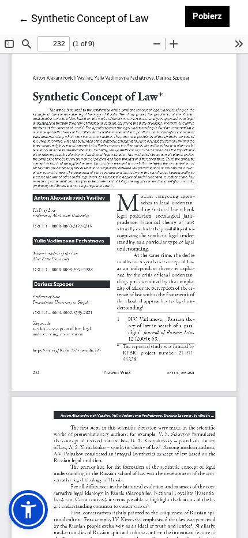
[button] (28, 509)
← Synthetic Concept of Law (83, 18)
